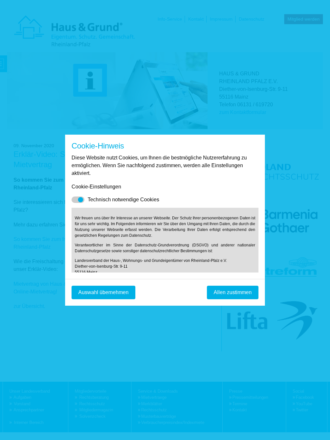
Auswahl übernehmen (103, 292)
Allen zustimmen (233, 292)
